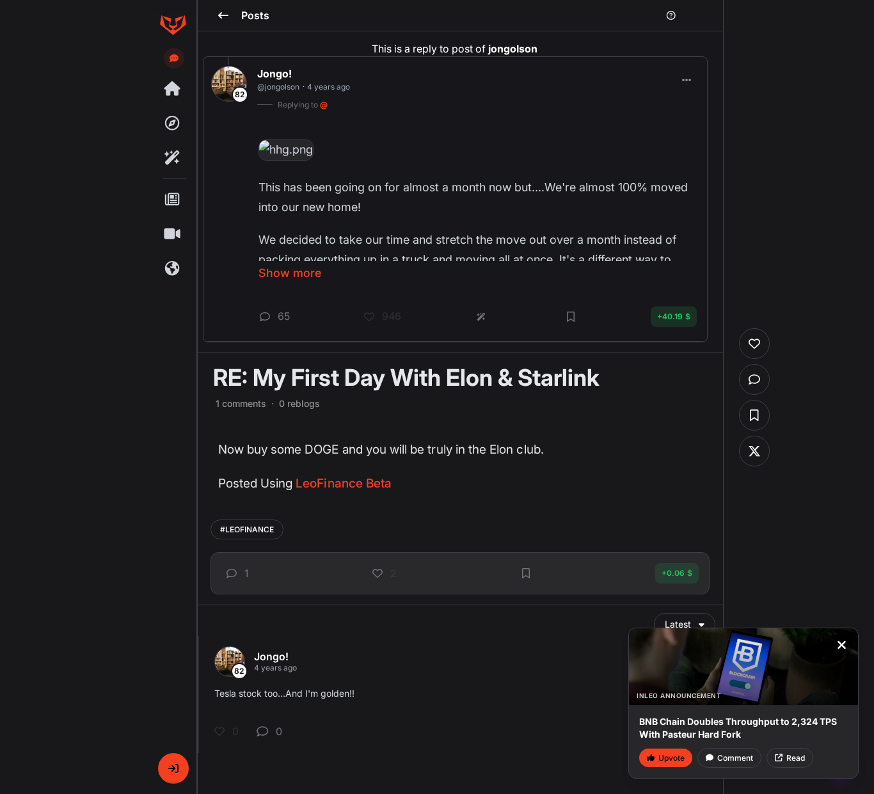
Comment (735, 758)
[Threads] (172, 89)
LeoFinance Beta (344, 483)
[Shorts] (172, 234)
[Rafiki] (172, 158)
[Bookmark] (526, 573)
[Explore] (172, 123)
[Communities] (172, 268)
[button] (173, 768)
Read (795, 758)
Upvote (671, 758)
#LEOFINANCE (247, 529)
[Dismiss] (841, 644)
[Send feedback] (174, 58)
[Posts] (172, 199)
